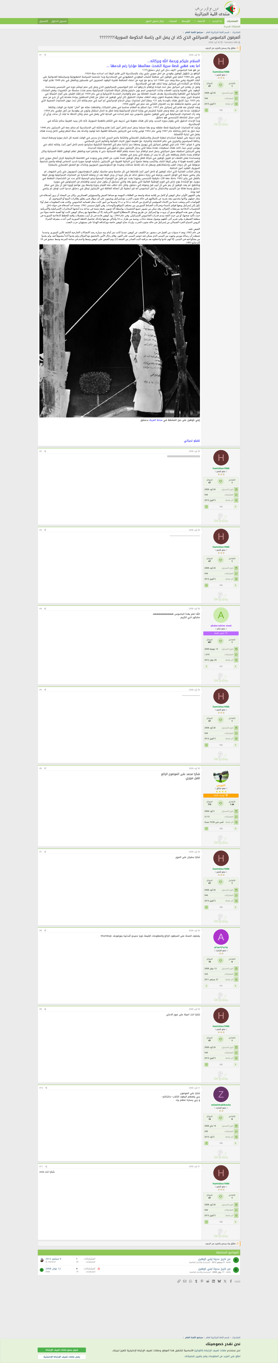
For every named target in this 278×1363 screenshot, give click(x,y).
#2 (40, 451)
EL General (51, 1262)
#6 (40, 768)
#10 (41, 1088)
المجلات (173, 21)
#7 (40, 852)
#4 (40, 608)
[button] (209, 21)
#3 (40, 530)
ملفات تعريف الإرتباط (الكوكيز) (210, 1350)
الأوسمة (186, 21)
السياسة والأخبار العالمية (199, 1262)
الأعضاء (201, 21)
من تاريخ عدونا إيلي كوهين (214, 1259)
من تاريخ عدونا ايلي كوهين (214, 1268)
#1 (40, 55)
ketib (228, 1262)
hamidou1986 (231, 42)
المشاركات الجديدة (232, 26)
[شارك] (45, 55)
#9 (40, 1009)
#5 (40, 690)
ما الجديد (217, 21)
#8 (40, 930)
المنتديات (232, 21)
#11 (41, 1166)
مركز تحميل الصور (155, 21)
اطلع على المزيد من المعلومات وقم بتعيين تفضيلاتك (212, 1356)
